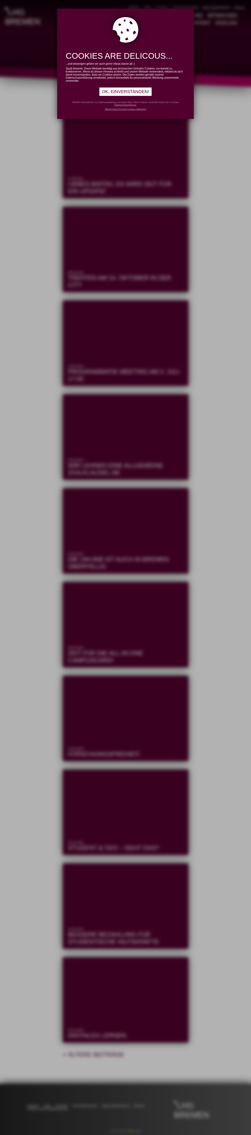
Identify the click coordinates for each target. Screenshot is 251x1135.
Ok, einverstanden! (125, 91)
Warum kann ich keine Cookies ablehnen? (125, 109)
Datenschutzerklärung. (125, 105)
